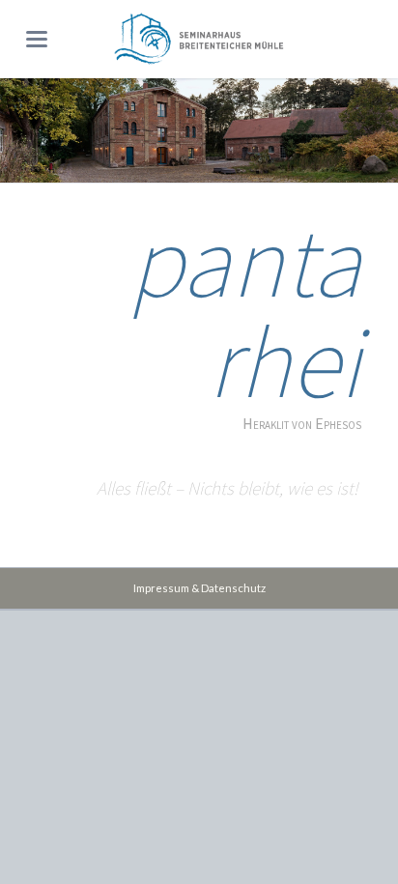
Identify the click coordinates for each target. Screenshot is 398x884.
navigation (36, 39)
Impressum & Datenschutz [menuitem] (199, 588)
